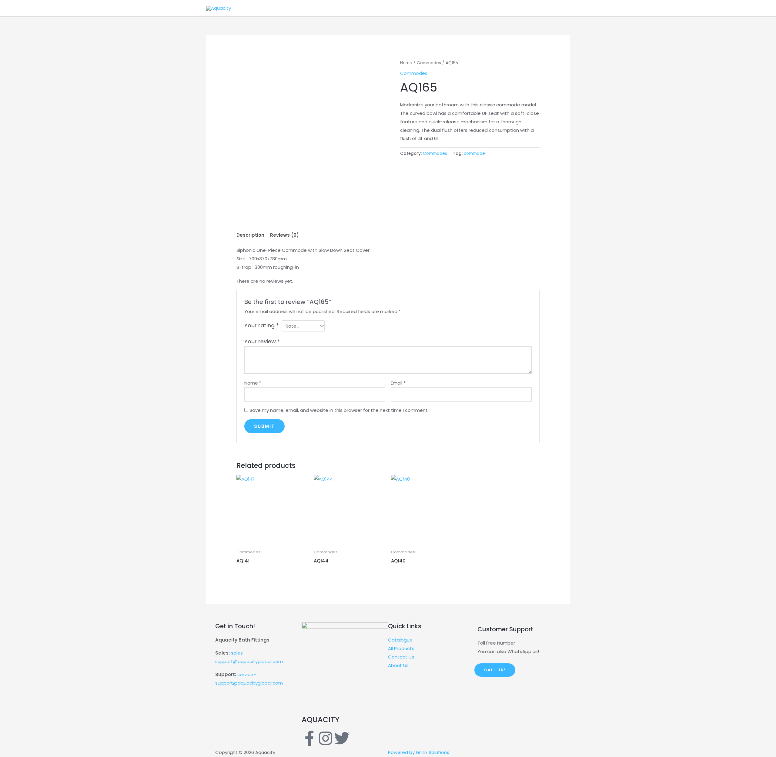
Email (398, 383)
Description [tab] (250, 235)
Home (406, 63)
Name (252, 383)
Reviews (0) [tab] (284, 235)
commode (474, 153)
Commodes (429, 63)
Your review (262, 341)
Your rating (261, 325)
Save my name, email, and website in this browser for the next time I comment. (339, 410)
